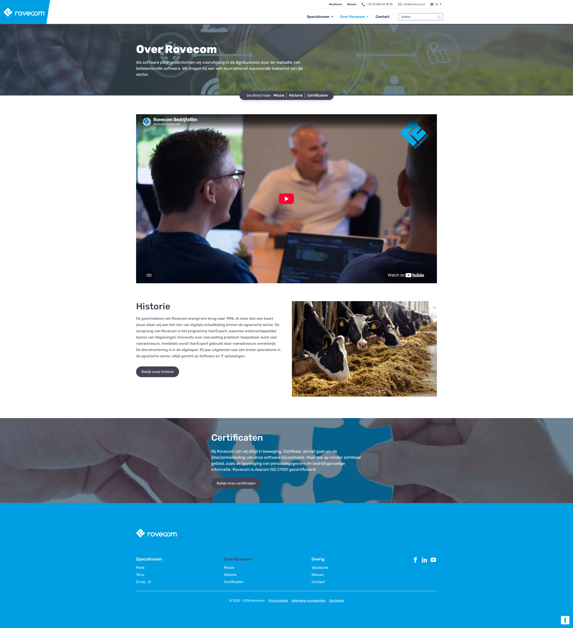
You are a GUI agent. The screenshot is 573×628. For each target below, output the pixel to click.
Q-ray (141, 582)
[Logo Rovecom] (25, 12)
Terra (140, 575)
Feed (140, 567)
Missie (229, 567)
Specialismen (318, 17)
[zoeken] (439, 17)
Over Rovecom (352, 17)
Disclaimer (336, 601)
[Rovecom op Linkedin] (424, 570)
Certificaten (234, 582)
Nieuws (351, 4)
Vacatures (335, 4)
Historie (230, 575)
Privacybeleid (278, 601)
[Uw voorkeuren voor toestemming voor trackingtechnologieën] (565, 620)
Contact (382, 17)
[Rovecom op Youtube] (433, 570)
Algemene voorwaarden (308, 601)
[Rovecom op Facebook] (415, 570)
